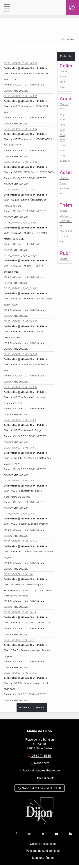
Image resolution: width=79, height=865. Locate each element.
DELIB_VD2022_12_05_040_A (20, 541)
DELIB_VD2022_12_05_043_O (20, 63)
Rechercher (66, 56)
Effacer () (64, 71)
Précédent (24, 707)
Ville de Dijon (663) (63, 81)
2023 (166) (62, 143)
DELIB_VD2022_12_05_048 (19, 480)
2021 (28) (65, 160)
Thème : (8, 84)
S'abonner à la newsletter (41, 788)
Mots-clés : (68, 39)
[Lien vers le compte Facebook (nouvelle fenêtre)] (16, 834)
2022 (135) (62, 153)
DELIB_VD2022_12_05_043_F (20, 321)
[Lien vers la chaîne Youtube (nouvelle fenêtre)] (57, 834)
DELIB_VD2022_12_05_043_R (20, 161)
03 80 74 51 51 (41, 755)
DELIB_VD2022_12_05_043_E (20, 288)
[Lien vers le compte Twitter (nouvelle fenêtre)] (43, 834)
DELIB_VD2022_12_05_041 (18, 574)
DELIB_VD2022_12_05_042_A (20, 672)
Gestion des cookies (43, 843)
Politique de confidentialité (43, 850)
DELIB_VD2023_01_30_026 (19, 189)
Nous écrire (41, 763)
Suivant (40, 707)
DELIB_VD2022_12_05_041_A (20, 612)
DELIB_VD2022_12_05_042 (19, 639)
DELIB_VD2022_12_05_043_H (20, 387)
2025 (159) (62, 122)
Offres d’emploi (45, 778)
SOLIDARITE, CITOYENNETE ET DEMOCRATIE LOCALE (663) (65, 228)
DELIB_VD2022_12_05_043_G (20, 354)
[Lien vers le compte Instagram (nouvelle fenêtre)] (29, 834)
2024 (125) (62, 132)
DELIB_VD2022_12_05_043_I (20, 419)
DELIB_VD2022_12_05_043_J (20, 447)
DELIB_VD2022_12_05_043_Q (20, 129)
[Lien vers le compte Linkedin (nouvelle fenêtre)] (70, 834)
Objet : (7, 73)
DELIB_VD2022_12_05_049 (19, 513)
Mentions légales (43, 857)
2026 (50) (62, 112)
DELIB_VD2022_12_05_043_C (20, 222)
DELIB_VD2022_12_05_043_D (20, 255)
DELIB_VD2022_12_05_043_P (20, 96)
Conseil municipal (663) (64, 188)
